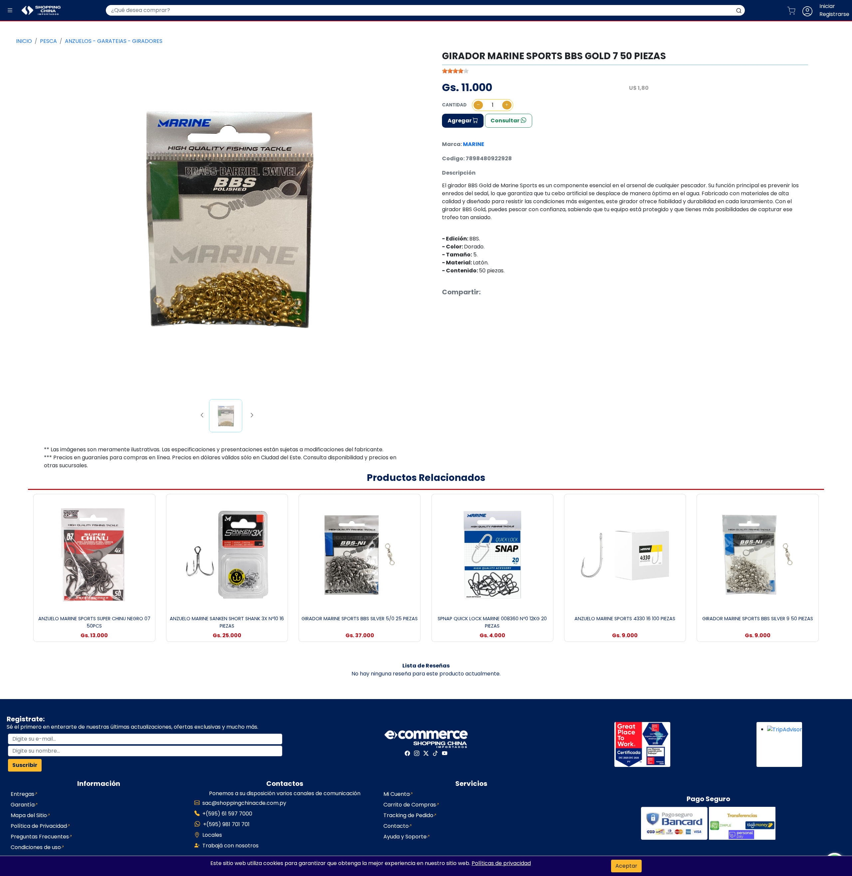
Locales (212, 835)
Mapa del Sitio (29, 815)
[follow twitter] (426, 753)
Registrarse (834, 14)
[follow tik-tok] (435, 753)
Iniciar (827, 6)
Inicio (24, 41)
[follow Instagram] (416, 753)
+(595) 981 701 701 (226, 824)
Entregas (22, 794)
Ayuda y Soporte (405, 836)
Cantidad (454, 105)
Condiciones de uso (36, 847)
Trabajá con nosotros (230, 845)
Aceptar (626, 866)
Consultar (506, 120)
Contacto (396, 826)
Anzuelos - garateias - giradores (113, 41)
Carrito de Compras (409, 804)
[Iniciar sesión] (810, 10)
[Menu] (10, 10)
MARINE (473, 144)
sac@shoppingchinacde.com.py (244, 803)
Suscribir (24, 765)
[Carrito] (794, 10)
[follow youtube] (444, 753)
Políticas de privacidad (501, 863)
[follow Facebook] (407, 753)
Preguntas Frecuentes (40, 836)
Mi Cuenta (396, 794)
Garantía (23, 804)
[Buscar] (739, 10)
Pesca (48, 41)
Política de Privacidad (39, 826)
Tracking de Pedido (408, 815)
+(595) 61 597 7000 (227, 813)
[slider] (455, 70)
